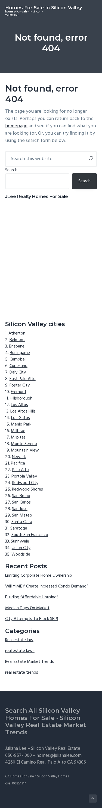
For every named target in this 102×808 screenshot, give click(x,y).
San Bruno (21, 495)
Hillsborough (21, 398)
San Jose (19, 508)
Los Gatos (20, 417)
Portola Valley (24, 476)
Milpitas (18, 437)
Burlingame (20, 352)
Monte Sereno (24, 443)
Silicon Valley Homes (53, 776)
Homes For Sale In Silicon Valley (43, 7)
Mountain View (25, 450)
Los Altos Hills (23, 411)
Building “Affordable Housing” (31, 597)
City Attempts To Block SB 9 (31, 618)
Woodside (20, 554)
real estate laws (20, 650)
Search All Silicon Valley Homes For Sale (42, 714)
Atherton (16, 333)
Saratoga (18, 528)
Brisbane (16, 346)
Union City (21, 547)
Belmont (17, 339)
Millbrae (18, 430)
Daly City (18, 372)
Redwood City (25, 482)
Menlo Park (21, 424)
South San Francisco (29, 534)
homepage (16, 126)
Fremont (18, 391)
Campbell (18, 359)
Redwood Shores (27, 489)
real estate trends (21, 672)
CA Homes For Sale (19, 776)
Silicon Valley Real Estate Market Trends (45, 725)
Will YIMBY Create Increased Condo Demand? (46, 586)
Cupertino (18, 365)
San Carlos (21, 502)
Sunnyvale (20, 541)
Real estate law (19, 640)
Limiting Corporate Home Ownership (38, 575)
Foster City (20, 385)
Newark (19, 456)
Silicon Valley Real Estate (55, 748)
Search (11, 170)
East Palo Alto (23, 378)
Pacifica (18, 463)
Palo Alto (20, 469)
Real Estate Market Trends (29, 661)
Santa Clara (21, 521)
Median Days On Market (27, 608)
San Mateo (22, 515)
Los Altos (19, 404)
